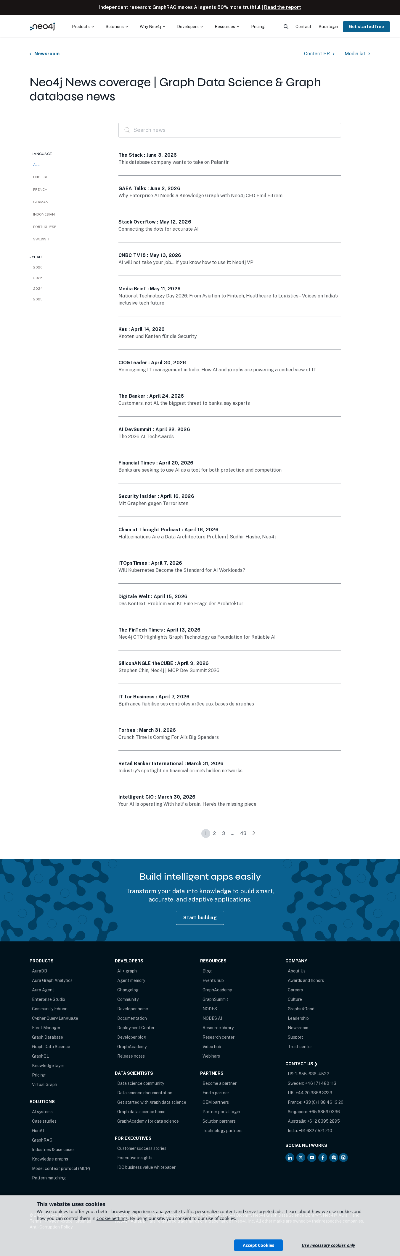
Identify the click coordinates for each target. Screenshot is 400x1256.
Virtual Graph (44, 1084)
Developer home (132, 1008)
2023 (38, 299)
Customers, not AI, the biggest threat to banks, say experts (184, 403)
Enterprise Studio (48, 999)
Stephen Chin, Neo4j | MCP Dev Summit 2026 (168, 670)
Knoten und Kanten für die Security (157, 336)
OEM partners (216, 1102)
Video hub (212, 1046)
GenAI (38, 1130)
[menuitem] (83, 26)
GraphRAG (42, 1140)
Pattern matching (49, 1178)
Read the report (282, 7)
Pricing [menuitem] (258, 26)
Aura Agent (43, 990)
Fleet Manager (46, 1027)
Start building (200, 917)
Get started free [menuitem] (366, 26)
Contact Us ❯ (301, 1063)
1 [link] (206, 833)
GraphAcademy (132, 1046)
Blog (207, 971)
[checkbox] (68, 177)
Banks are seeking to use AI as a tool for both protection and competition (200, 470)
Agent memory (131, 980)
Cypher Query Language (55, 1018)
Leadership (298, 1018)
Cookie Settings (112, 1218)
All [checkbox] (36, 165)
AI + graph (127, 971)
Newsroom (47, 53)
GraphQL (40, 1056)
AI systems (42, 1111)
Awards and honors (306, 980)
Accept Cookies (258, 1245)
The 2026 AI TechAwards (146, 436)
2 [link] (214, 833)
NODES (210, 1008)
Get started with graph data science (151, 1102)
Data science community (140, 1083)
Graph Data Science (51, 1046)
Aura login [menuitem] (328, 26)
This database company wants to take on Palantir (173, 162)
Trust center (300, 1046)
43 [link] (243, 833)
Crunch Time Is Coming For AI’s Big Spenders (168, 737)
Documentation (132, 1018)
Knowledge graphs (50, 1159)
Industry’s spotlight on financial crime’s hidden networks (180, 770)
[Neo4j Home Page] (43, 26)
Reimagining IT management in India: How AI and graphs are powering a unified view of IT (217, 370)
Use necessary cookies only (328, 1245)
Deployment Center (136, 1027)
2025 (38, 278)
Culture (295, 999)
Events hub (213, 980)
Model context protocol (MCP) (61, 1168)
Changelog (128, 990)
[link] (253, 833)
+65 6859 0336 (324, 1111)
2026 (38, 267)
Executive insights (134, 1157)
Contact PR (317, 53)
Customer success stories (141, 1148)
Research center (218, 1037)
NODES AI (212, 1018)
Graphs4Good (301, 1008)
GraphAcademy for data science (148, 1121)
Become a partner (220, 1083)
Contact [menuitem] (303, 26)
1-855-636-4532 (312, 1074)
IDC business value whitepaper (146, 1167)
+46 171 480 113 (320, 1083)
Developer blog (131, 1037)
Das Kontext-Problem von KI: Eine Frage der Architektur (180, 603)
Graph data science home (141, 1111)
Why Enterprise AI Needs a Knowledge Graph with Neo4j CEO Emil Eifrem (200, 195)
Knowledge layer (48, 1065)
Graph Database (47, 1037)
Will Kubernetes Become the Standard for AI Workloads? (181, 570)
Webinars (211, 1056)
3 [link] (223, 833)
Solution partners (219, 1121)
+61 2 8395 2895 (323, 1121)
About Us (297, 971)
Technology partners (222, 1130)
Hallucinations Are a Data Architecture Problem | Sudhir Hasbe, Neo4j (197, 537)
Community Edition (50, 1008)
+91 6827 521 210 (315, 1130)
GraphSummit (215, 999)
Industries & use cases (53, 1149)
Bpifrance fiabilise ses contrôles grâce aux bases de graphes (186, 704)
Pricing (39, 1075)
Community (128, 999)
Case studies (44, 1121)
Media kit (355, 53)
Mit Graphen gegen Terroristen (153, 503)
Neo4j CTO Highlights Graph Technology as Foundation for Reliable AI (197, 637)
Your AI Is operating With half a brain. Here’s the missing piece (187, 804)
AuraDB (39, 971)
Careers (295, 990)
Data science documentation (144, 1092)
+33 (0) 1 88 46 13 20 (323, 1102)
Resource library (218, 1027)
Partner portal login (221, 1111)
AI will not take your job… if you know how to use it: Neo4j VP (185, 262)
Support (295, 1037)
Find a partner (216, 1092)
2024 (38, 289)
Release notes (131, 1056)
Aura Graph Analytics (52, 980)
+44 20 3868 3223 (313, 1092)
